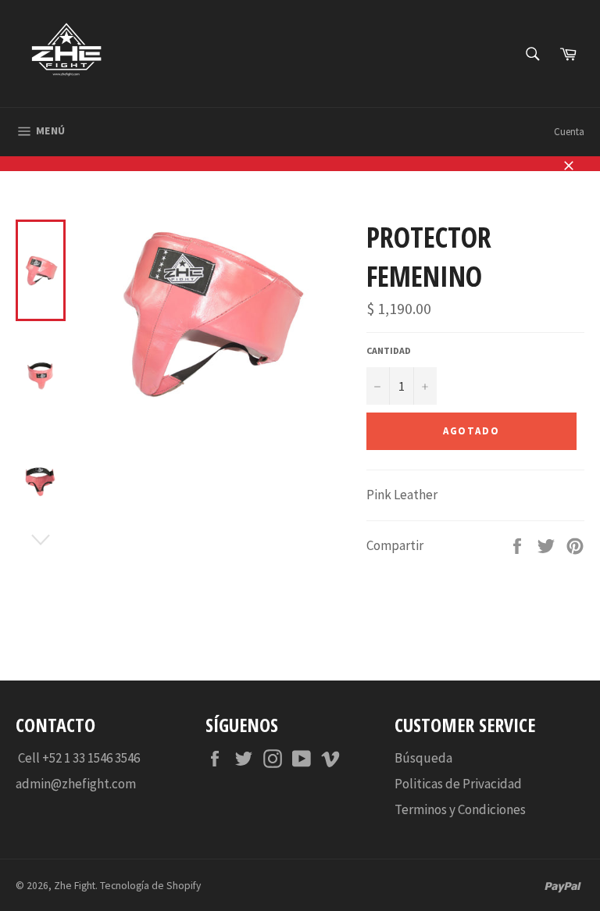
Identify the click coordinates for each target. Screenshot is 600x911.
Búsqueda (423, 757)
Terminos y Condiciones (460, 809)
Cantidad (388, 350)
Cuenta (569, 131)
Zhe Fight (74, 885)
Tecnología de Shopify (150, 885)
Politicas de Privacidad (458, 783)
